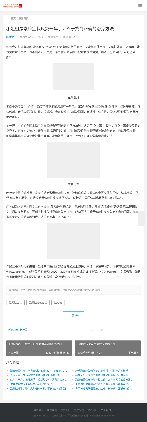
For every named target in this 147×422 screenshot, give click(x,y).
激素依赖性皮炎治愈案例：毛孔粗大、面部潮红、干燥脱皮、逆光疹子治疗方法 (39, 370)
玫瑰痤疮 (52, 410)
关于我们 (106, 410)
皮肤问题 (79, 410)
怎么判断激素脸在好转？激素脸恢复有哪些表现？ (103, 384)
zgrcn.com (109, 415)
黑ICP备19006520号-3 (79, 415)
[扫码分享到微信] (114, 330)
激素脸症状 (15, 302)
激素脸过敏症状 (38, 302)
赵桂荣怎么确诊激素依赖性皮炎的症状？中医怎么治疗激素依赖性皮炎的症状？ (104, 375)
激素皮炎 (39, 410)
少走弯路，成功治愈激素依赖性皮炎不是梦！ (35, 375)
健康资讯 (92, 410)
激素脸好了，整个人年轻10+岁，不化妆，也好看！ (38, 388)
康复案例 (23, 18)
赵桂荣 (10, 36)
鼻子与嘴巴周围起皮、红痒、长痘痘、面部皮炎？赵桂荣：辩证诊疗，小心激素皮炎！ (104, 388)
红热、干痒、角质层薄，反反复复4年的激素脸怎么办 (39, 379)
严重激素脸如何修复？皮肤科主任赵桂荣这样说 (101, 370)
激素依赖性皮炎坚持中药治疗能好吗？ (31, 384)
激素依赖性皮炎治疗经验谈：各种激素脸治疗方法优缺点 (104, 379)
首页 (13, 18)
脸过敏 (58, 302)
